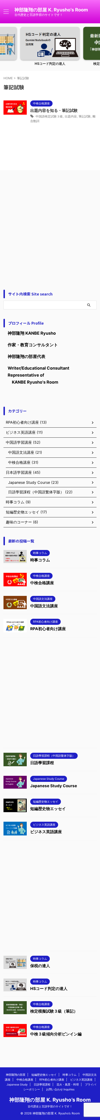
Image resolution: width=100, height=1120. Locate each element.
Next (95, 42)
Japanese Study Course (53, 785)
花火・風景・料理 (68, 1084)
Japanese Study (17, 1084)
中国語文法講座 (44, 606)
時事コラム (40, 560)
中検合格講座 (42, 583)
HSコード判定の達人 (50, 63)
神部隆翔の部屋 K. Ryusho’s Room (51, 10)
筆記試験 (85, 116)
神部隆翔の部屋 (15, 1074)
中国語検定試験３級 (49, 116)
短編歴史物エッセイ (48, 808)
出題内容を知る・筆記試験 (54, 110)
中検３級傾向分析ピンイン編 (56, 1034)
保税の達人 (40, 965)
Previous (4, 42)
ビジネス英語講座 (46, 831)
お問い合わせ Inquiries (60, 1089)
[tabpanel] (50, 48)
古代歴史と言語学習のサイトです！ (50, 1106)
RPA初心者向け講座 (48, 628)
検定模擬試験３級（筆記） (54, 1011)
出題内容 (71, 116)
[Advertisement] (50, 228)
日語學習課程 (42, 762)
